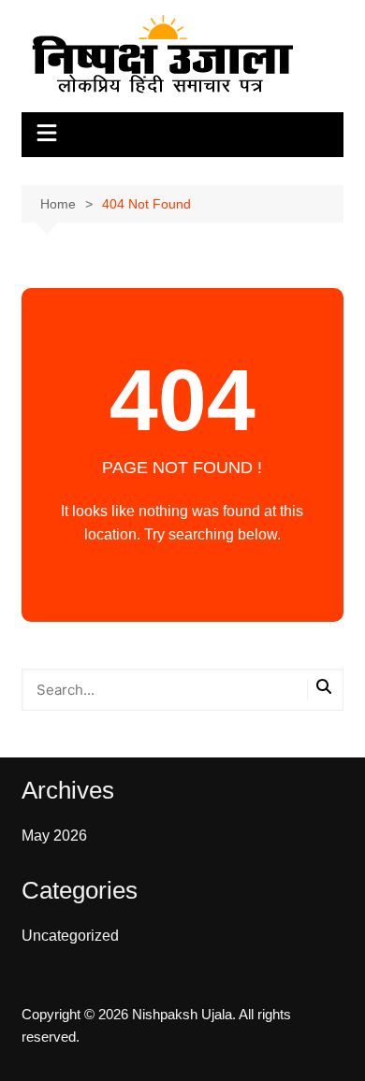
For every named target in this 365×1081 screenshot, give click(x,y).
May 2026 (54, 835)
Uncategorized (70, 936)
